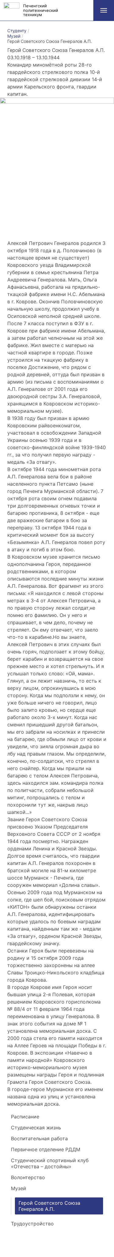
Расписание (25, 1117)
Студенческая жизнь (36, 1127)
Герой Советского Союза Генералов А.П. (49, 1206)
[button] (103, 10)
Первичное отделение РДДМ (45, 1149)
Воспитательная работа (39, 1138)
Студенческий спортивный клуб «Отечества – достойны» (49, 1163)
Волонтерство (28, 1177)
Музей (18, 1188)
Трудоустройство (32, 1224)
